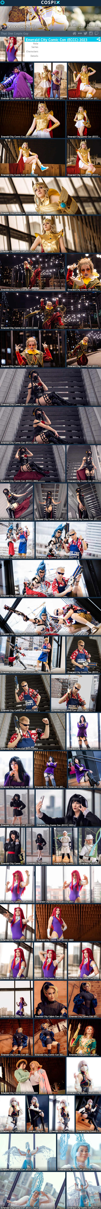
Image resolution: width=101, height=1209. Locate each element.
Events (97, 26)
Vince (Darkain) (22, 26)
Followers (73, 26)
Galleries (89, 26)
